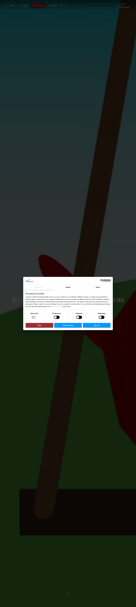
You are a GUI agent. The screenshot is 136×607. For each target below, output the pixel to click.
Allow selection (68, 325)
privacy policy (57, 306)
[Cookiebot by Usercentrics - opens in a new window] (102, 280)
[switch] (57, 317)
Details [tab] (68, 287)
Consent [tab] (38, 287)
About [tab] (98, 287)
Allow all (97, 325)
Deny (39, 325)
